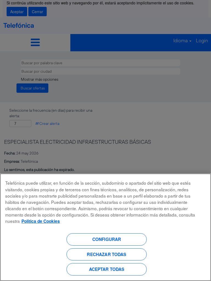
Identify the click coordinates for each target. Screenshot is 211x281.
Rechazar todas (106, 254)
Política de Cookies (40, 221)
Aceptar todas (106, 269)
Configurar (106, 239)
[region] (105, 227)
